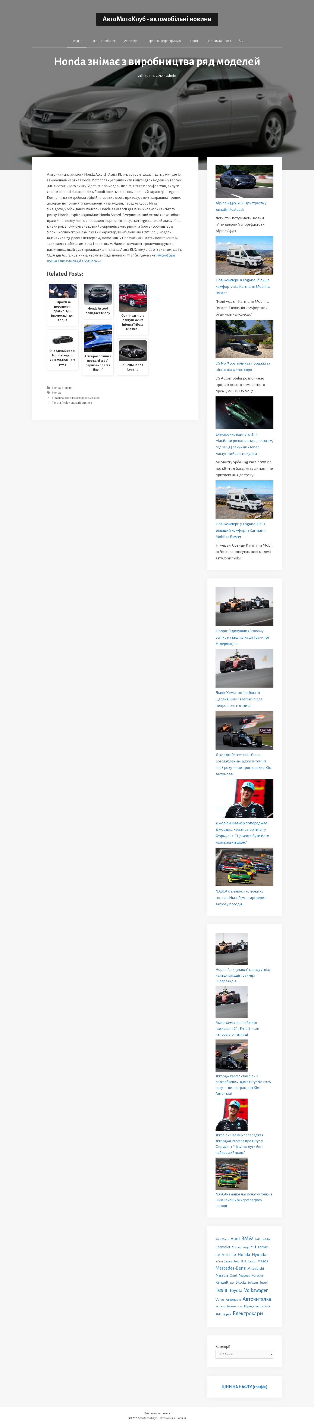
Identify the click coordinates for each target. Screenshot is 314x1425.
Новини (76, 41)
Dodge (246, 1247)
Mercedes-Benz (231, 1268)
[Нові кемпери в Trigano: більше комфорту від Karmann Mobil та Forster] (244, 256)
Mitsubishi (255, 1268)
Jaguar (228, 1261)
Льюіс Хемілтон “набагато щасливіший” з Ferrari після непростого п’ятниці (239, 699)
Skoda (241, 1282)
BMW (247, 1238)
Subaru (253, 1282)
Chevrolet (223, 1247)
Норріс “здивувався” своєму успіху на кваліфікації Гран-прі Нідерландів (242, 637)
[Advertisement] (157, 111)
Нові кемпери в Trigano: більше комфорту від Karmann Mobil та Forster (243, 286)
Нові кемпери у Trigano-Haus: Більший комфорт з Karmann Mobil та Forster (241, 530)
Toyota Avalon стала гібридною (72, 402)
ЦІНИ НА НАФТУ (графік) (244, 1387)
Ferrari (263, 1247)
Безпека (220, 1306)
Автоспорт (131, 41)
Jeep (236, 1261)
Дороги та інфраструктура (164, 41)
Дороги (227, 1314)
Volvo (220, 1300)
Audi (235, 1238)
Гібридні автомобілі (257, 1306)
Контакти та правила (157, 1413)
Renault (222, 1282)
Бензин (231, 1306)
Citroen (236, 1247)
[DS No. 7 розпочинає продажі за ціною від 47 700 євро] (244, 340)
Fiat (218, 1255)
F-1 (253, 1246)
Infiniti (219, 1261)
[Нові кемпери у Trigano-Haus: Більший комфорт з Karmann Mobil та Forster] (244, 500)
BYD (257, 1239)
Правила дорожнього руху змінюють (76, 397)
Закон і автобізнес (103, 41)
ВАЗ (240, 1306)
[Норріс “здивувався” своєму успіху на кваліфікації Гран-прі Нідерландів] (244, 607)
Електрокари (248, 1314)
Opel (233, 1275)
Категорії (223, 1347)
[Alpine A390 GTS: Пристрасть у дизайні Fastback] (244, 182)
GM (234, 1255)
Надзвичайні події (218, 41)
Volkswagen (256, 1290)
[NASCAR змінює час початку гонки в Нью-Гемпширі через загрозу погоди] (244, 868)
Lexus (252, 1261)
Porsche (257, 1276)
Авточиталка (256, 1299)
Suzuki (264, 1282)
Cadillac (266, 1239)
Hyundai (259, 1254)
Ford (226, 1254)
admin (171, 76)
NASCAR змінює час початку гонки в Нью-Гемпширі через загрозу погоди (241, 897)
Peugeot (244, 1275)
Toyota (235, 1290)
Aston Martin (222, 1239)
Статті (194, 41)
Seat (232, 1283)
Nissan (222, 1275)
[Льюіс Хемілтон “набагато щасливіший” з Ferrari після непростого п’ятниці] (244, 669)
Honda (56, 387)
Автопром (233, 1299)
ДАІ (218, 1314)
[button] (241, 40)
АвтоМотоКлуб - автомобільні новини (157, 19)
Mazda (262, 1261)
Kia (244, 1261)
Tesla (221, 1290)
